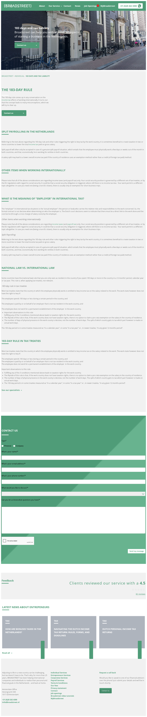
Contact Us (105, 691)
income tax (6, 100)
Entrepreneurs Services (60, 675)
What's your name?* (10, 451)
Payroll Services (57, 680)
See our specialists (11, 390)
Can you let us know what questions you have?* (21, 500)
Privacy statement (59, 688)
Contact (67, 6)
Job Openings (90, 6)
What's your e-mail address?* (14, 464)
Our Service (54, 6)
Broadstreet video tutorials (62, 696)
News (77, 6)
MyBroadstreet (108, 6)
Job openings (56, 693)
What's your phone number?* (14, 476)
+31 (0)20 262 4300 (128, 6)
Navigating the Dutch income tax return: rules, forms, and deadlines (72, 632)
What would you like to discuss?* (15, 488)
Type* (4, 441)
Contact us (21, 45)
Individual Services (59, 672)
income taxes (57, 224)
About (42, 6)
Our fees (54, 685)
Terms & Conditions (59, 683)
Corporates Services (59, 678)
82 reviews (140, 594)
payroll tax (71, 224)
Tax (7, 620)
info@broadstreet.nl (10, 702)
